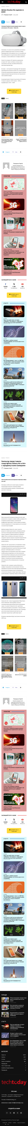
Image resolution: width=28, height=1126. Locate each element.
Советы (7, 135)
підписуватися (22, 283)
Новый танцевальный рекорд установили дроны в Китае (21, 140)
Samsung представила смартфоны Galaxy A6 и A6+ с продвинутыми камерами (7, 141)
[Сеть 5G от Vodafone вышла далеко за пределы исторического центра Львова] (14, 184)
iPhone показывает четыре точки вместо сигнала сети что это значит (18, 999)
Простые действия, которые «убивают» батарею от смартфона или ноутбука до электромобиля (13, 321)
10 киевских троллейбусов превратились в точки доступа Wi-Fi (21, 111)
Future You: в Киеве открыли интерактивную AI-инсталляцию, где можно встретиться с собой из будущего (14, 252)
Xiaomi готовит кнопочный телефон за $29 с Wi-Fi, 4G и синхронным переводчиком (7, 111)
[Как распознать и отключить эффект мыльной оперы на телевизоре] (5, 1014)
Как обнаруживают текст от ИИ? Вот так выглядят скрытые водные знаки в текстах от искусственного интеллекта (14, 362)
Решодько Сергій (8, 14)
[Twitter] (17, 1112)
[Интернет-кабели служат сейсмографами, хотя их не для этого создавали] (14, 331)
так (5, 283)
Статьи (5, 318)
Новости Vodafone (8, 191)
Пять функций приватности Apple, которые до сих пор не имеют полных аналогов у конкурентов (14, 426)
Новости (7, 6)
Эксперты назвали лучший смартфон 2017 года (20, 128)
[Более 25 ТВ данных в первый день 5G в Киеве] (14, 223)
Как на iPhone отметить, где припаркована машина (7, 128)
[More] (21, 22)
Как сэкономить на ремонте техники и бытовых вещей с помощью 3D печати (17, 1007)
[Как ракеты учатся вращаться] (14, 436)
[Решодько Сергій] (2, 15)
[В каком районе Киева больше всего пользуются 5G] (14, 204)
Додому (3, 6)
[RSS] (10, 1112)
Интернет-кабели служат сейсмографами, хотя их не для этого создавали (14, 342)
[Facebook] (7, 1112)
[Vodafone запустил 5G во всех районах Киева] (14, 264)
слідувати (14, 283)
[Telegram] (14, 1112)
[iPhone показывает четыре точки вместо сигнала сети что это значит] (5, 1000)
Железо (7, 98)
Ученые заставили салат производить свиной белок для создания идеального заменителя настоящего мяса (13, 405)
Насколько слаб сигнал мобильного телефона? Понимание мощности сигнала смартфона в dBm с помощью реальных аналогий (14, 384)
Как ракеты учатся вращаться (12, 445)
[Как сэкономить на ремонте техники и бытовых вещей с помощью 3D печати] (5, 1007)
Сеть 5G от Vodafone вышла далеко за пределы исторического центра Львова (13, 194)
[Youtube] (21, 1112)
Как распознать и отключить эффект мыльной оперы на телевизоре (17, 1014)
